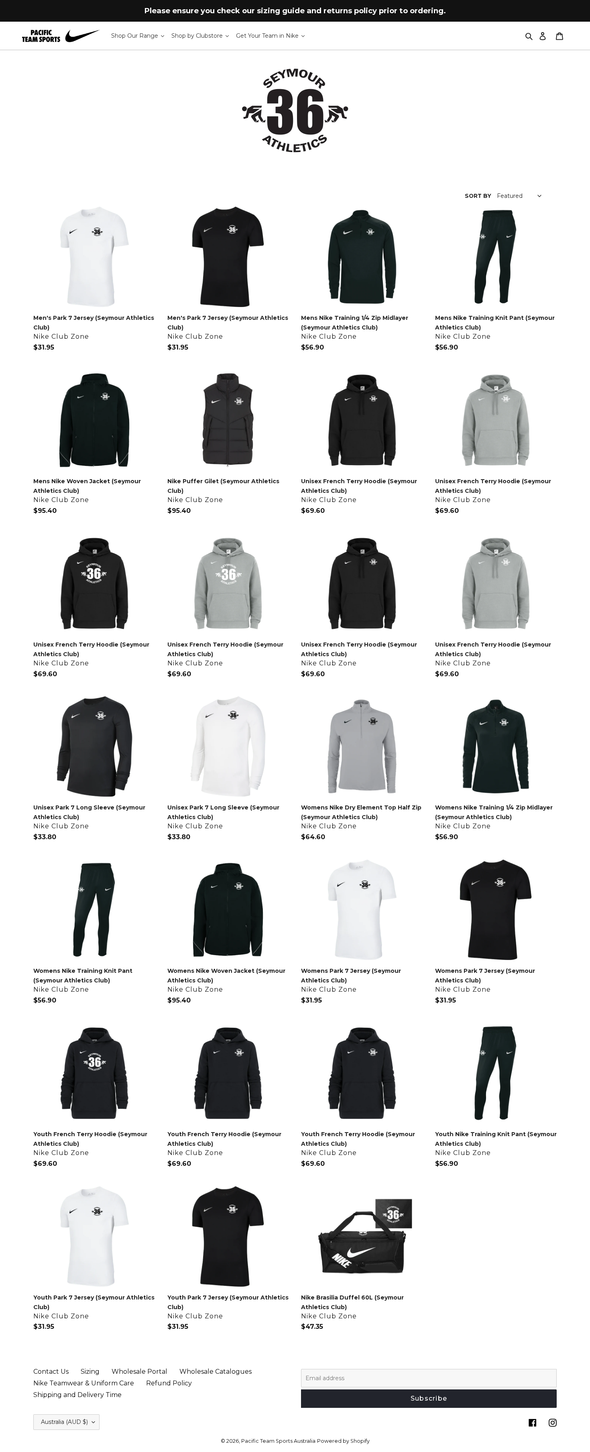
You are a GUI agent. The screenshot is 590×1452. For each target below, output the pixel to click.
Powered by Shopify (343, 1441)
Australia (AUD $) (64, 1422)
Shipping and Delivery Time (77, 1395)
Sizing (90, 1371)
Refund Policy (169, 1383)
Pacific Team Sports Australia (278, 1441)
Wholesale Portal (139, 1371)
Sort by (478, 196)
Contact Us (51, 1371)
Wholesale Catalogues (215, 1371)
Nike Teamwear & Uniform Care (83, 1383)
